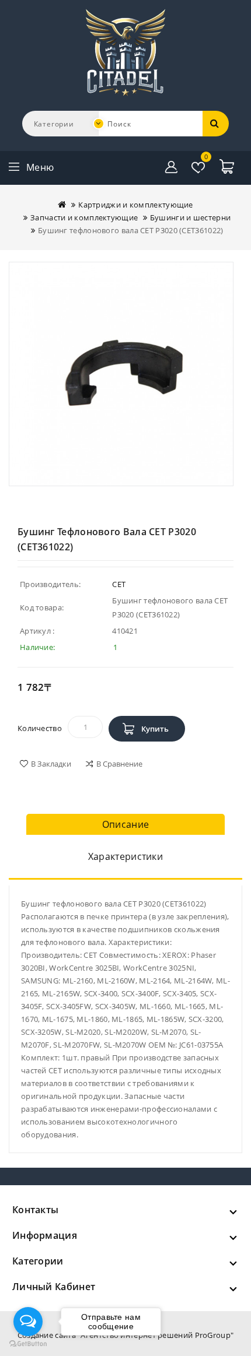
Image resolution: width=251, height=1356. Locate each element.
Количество (40, 728)
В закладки (51, 763)
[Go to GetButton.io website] (28, 1344)
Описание (125, 824)
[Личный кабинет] (171, 167)
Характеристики (125, 856)
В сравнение (119, 763)
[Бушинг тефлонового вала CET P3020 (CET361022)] (121, 374)
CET (119, 584)
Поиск (216, 123)
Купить (155, 728)
